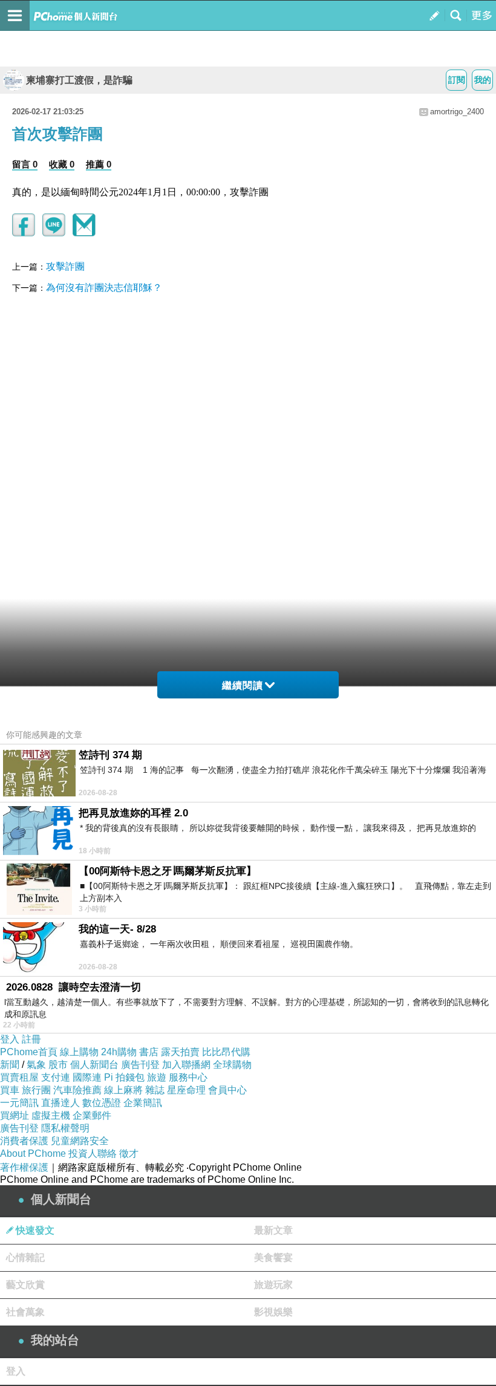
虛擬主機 (50, 1115)
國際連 (87, 1077)
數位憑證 (101, 1103)
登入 (9, 1039)
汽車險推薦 (77, 1090)
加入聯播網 (186, 1064)
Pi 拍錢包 (124, 1077)
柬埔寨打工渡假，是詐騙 (79, 80)
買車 (9, 1090)
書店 (148, 1052)
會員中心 (227, 1090)
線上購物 (79, 1052)
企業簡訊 (142, 1103)
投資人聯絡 (92, 1153)
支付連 (55, 1077)
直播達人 (60, 1103)
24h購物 (119, 1052)
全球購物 (232, 1064)
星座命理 (186, 1090)
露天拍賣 (180, 1052)
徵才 (129, 1153)
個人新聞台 (94, 1064)
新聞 (9, 1064)
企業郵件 (92, 1115)
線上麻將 (123, 1090)
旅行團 (36, 1090)
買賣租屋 (19, 1077)
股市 (58, 1064)
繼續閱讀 (242, 685)
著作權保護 (24, 1167)
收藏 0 (61, 164)
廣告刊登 (140, 1064)
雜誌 (155, 1090)
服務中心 (188, 1077)
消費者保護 (24, 1141)
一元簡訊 (19, 1103)
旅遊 (156, 1077)
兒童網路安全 (80, 1141)
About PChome (33, 1153)
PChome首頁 (28, 1052)
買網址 (14, 1115)
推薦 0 (98, 164)
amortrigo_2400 (457, 111)
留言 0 (25, 164)
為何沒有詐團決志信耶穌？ (104, 287)
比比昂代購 (226, 1052)
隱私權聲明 (65, 1128)
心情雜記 (25, 1257)
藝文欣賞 (25, 1285)
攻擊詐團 (65, 266)
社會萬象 (25, 1312)
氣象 (36, 1064)
